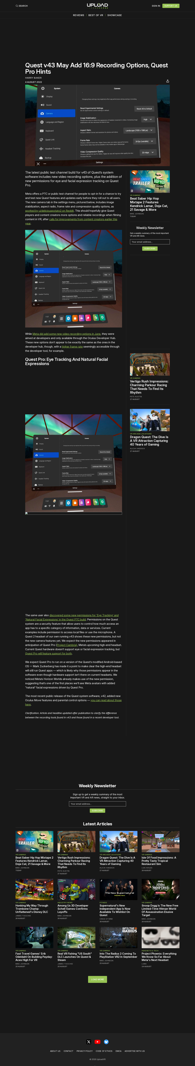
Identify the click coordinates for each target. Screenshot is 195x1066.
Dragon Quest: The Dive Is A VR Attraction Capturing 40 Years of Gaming (149, 440)
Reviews (78, 15)
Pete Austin (136, 396)
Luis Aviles (147, 868)
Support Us (170, 6)
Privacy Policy (85, 1051)
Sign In (156, 6)
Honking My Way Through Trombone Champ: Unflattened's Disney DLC (32, 909)
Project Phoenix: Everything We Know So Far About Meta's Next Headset (159, 957)
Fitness (103, 902)
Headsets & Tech (150, 951)
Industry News (65, 902)
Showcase (114, 15)
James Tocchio (23, 916)
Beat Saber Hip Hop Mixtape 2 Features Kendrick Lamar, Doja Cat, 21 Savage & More (149, 204)
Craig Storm (106, 919)
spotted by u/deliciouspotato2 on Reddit (49, 210)
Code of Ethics (104, 1051)
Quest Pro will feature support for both (48, 653)
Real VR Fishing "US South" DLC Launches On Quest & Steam (75, 957)
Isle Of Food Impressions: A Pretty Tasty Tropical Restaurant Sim (159, 861)
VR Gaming (135, 195)
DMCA (119, 1051)
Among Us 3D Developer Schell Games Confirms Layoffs (73, 909)
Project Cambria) (67, 645)
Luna (144, 964)
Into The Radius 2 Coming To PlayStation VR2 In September (118, 955)
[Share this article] (168, 81)
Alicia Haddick (137, 448)
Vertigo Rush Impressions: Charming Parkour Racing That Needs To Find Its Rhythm (149, 386)
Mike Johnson (137, 214)
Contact (68, 1051)
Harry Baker (33, 78)
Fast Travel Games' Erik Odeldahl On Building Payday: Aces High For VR (34, 957)
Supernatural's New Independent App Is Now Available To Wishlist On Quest (115, 910)
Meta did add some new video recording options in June (66, 333)
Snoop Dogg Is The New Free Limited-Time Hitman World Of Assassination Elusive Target (160, 910)
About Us (55, 1051)
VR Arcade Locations (140, 434)
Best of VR (95, 15)
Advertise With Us (135, 1051)
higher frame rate (72, 346)
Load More (97, 979)
